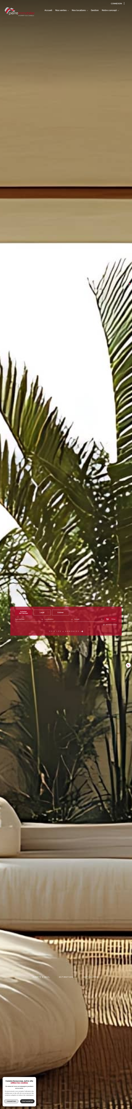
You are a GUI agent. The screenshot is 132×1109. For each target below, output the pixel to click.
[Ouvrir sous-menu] (68, 10)
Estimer (61, 612)
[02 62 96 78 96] (128, 665)
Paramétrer (11, 1101)
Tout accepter (27, 1101)
